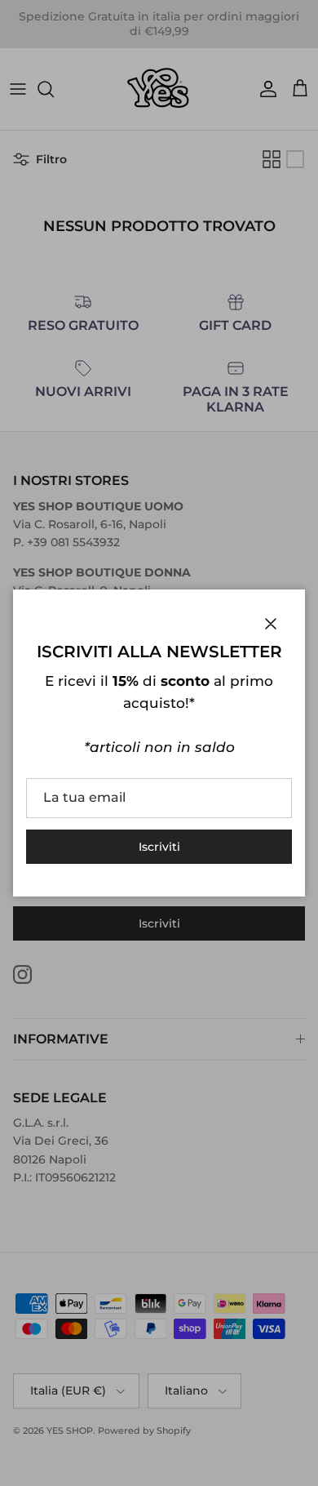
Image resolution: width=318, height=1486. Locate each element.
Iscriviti (159, 846)
